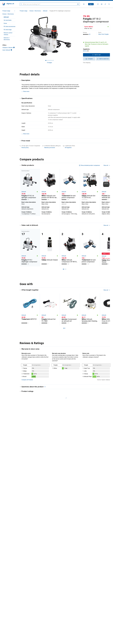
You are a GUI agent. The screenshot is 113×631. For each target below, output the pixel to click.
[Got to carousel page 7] (53, 60)
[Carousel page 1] (45, 60)
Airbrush (6, 17)
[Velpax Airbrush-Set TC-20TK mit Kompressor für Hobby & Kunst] (90, 185)
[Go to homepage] (8, 4)
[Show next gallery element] (79, 36)
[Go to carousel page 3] (65, 218)
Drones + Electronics (8, 14)
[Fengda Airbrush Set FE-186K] (50, 309)
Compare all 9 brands (27, 379)
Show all (106, 165)
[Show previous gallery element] (19, 36)
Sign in (91, 4)
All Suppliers (68, 147)
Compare (90, 59)
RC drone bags (8, 29)
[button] (108, 27)
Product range (6, 11)
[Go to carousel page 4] (66, 218)
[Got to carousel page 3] (48, 60)
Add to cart (97, 55)
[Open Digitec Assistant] (98, 4)
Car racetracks (7, 20)
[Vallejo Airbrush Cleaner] (50, 247)
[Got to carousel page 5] (50, 60)
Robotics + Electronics (7, 38)
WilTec (85, 51)
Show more (26, 91)
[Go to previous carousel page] (22, 192)
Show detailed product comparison (90, 165)
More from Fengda (103, 33)
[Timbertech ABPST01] (30, 309)
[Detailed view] (35, 371)
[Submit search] (21, 4)
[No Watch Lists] (105, 4)
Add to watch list (104, 59)
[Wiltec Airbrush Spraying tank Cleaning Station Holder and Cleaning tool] (90, 309)
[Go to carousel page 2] (64, 269)
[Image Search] (78, 4)
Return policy (25, 147)
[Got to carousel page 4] (49, 60)
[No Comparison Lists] (101, 4)
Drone (5, 23)
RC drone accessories (9, 26)
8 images (49, 62)
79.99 (86, 16)
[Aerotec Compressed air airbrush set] (70, 309)
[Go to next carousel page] (107, 192)
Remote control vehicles (8, 33)
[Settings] (84, 4)
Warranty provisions (49, 147)
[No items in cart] (109, 4)
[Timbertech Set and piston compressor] (70, 185)
